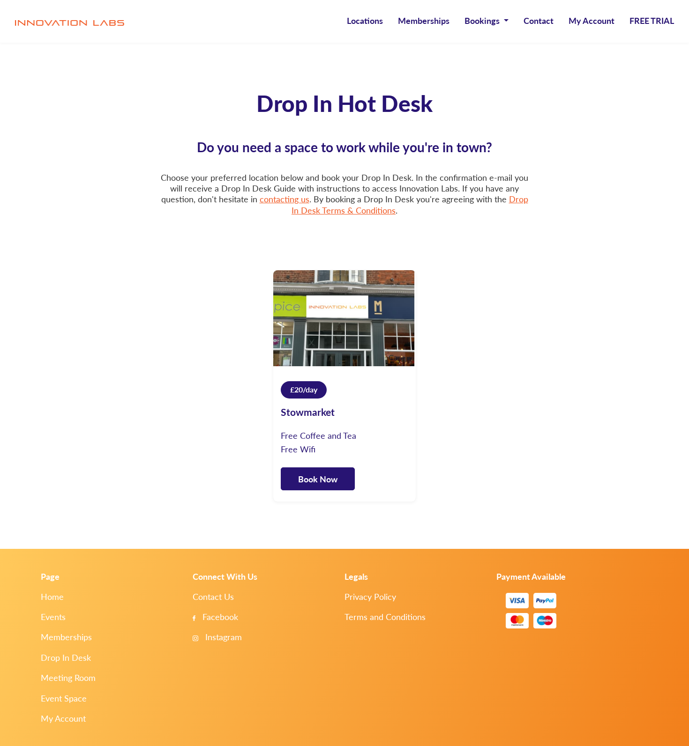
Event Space (64, 698)
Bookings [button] (483, 20)
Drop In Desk (66, 657)
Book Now (317, 479)
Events (53, 616)
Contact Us (213, 596)
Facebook (219, 616)
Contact (539, 20)
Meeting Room (68, 677)
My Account (591, 20)
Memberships (423, 20)
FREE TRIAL (651, 20)
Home (52, 596)
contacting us (284, 199)
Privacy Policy (370, 596)
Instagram (222, 636)
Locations (365, 20)
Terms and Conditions (385, 616)
